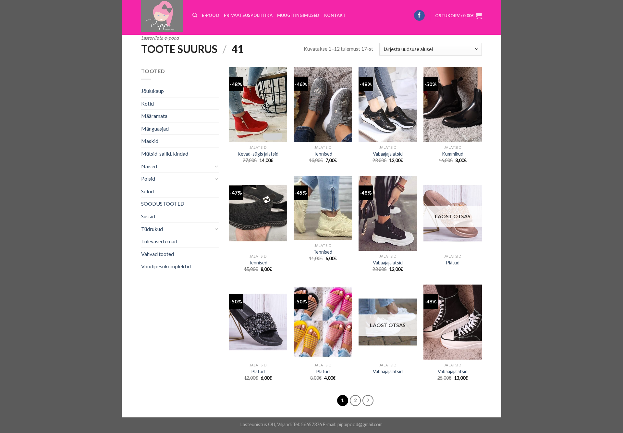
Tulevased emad (159, 241)
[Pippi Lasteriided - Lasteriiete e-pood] (162, 16)
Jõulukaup (152, 91)
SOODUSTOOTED (162, 203)
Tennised (322, 154)
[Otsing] (194, 15)
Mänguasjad (155, 128)
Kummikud (452, 154)
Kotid (147, 103)
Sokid (147, 191)
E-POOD (210, 15)
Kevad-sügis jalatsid (258, 154)
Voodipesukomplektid (166, 266)
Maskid (149, 141)
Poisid (148, 178)
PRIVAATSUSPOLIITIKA (248, 15)
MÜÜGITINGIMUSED (298, 15)
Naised (149, 166)
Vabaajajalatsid (388, 154)
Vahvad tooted (157, 254)
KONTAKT (335, 15)
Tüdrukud (152, 229)
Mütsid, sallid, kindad (164, 153)
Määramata (154, 116)
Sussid (148, 216)
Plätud (452, 262)
